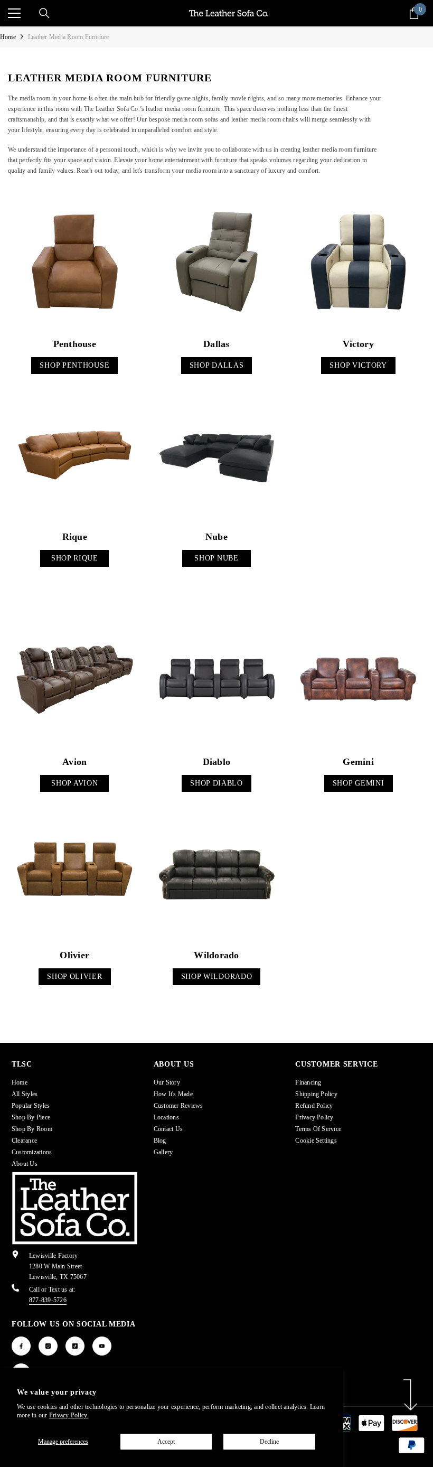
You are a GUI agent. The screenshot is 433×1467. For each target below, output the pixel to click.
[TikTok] (74, 1346)
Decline (269, 1441)
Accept (166, 1441)
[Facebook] (21, 1346)
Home (8, 37)
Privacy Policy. (69, 1415)
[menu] (14, 13)
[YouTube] (101, 1346)
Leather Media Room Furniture (68, 37)
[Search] (44, 13)
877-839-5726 (48, 1300)
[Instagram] (48, 1346)
